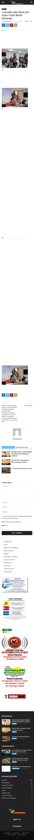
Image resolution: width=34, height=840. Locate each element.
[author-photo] (17, 436)
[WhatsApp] (15, 25)
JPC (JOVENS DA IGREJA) (10, 557)
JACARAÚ (8, 6)
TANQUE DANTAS (9, 569)
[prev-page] (3, 477)
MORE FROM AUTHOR (22, 447)
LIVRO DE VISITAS (22, 835)
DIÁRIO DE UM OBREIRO (11, 547)
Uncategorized (8, 572)
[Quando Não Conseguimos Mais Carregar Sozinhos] (6, 462)
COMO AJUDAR (25, 833)
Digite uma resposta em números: (11, 521)
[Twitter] (7, 25)
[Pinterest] (11, 25)
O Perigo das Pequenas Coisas (21, 468)
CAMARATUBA (8, 541)
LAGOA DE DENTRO (9, 560)
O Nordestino (7, 833)
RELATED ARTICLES (8, 447)
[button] (31, 2)
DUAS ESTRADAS (9, 550)
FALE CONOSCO (12, 835)
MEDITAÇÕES (8, 563)
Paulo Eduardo (7, 21)
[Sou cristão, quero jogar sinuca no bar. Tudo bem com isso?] (6, 752)
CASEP (5, 544)
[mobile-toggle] (3, 2)
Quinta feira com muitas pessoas (21, 766)
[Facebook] (3, 25)
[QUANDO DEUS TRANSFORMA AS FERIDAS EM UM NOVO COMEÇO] (6, 454)
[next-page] (6, 477)
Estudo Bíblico (28, 405)
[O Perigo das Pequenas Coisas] (6, 470)
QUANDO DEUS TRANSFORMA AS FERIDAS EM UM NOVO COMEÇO (21, 454)
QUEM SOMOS (16, 833)
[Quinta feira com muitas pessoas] (6, 769)
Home (3, 6)
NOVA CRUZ (7, 566)
